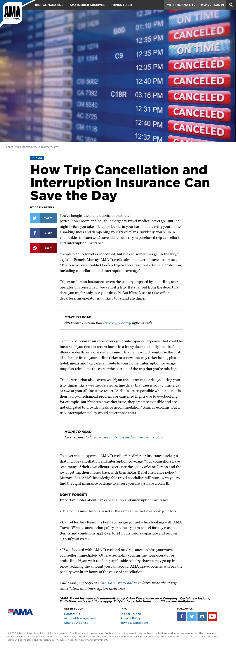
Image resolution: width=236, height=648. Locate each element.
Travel (37, 158)
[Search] (231, 5)
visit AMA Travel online (117, 583)
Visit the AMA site (181, 4)
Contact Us (72, 614)
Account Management (80, 618)
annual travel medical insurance (128, 437)
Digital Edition (131, 614)
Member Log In (212, 4)
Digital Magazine (49, 4)
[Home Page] (18, 14)
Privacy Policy (131, 618)
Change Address (76, 622)
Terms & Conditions (135, 622)
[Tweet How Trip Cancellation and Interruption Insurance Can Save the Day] (43, 218)
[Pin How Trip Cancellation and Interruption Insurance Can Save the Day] (43, 248)
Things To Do (121, 4)
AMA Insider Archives (87, 4)
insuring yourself (117, 323)
